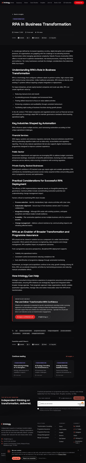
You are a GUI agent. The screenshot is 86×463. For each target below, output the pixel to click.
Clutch (75, 435)
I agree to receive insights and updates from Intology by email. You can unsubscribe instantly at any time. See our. (60, 409)
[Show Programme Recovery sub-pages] (55, 432)
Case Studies (34, 2)
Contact (61, 441)
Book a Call (57, 2)
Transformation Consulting (44, 426)
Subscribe (68, 2)
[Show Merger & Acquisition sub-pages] (55, 438)
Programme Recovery (43, 432)
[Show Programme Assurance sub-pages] (55, 429)
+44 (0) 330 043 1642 (10, 441)
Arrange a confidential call (25, 317)
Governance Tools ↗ (78, 442)
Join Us (49, 2)
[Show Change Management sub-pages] (55, 435)
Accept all (16, 458)
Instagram (78, 432)
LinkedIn (78, 426)
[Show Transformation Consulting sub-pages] (55, 426)
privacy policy (57, 410)
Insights (42, 2)
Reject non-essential (29, 458)
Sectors (61, 435)
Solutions (19, 2)
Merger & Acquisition (43, 437)
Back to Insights (19, 14)
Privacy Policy (62, 454)
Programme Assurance (43, 429)
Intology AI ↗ (79, 438)
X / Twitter (78, 429)
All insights (69, 356)
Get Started (62, 438)
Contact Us (79, 2)
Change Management (43, 435)
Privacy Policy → (43, 458)
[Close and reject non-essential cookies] (78, 450)
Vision (26, 2)
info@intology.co (43, 317)
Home (12, 2)
